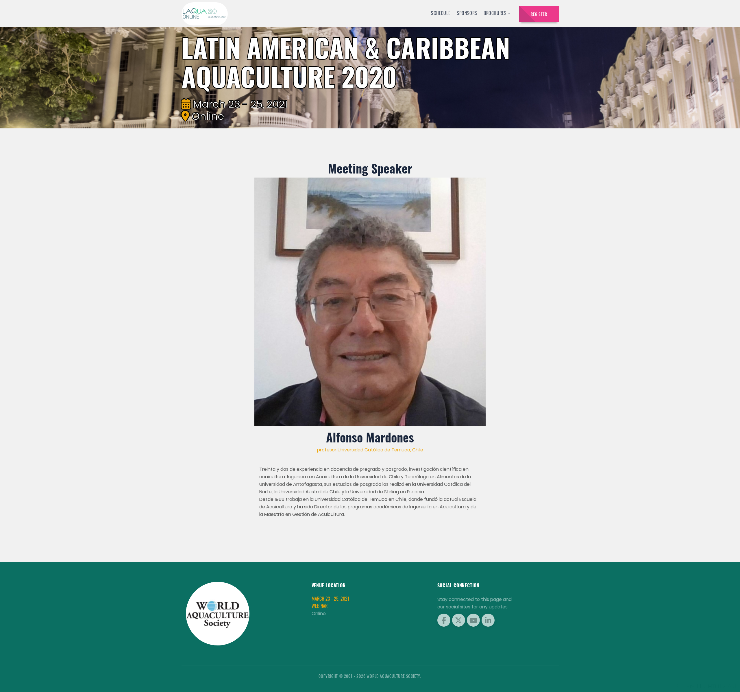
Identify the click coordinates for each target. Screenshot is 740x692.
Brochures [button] (495, 13)
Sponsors (467, 13)
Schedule (440, 13)
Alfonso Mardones (370, 437)
